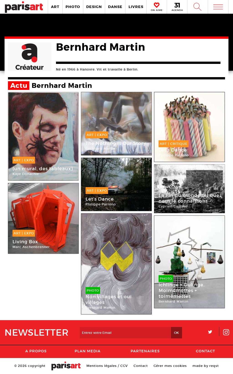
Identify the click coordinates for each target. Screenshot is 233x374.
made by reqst (205, 366)
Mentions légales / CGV (107, 366)
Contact (205, 351)
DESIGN (94, 6)
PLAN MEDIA (88, 351)
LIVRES (136, 6)
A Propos (36, 351)
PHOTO (73, 6)
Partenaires (145, 351)
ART (55, 6)
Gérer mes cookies (170, 366)
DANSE (115, 6)
